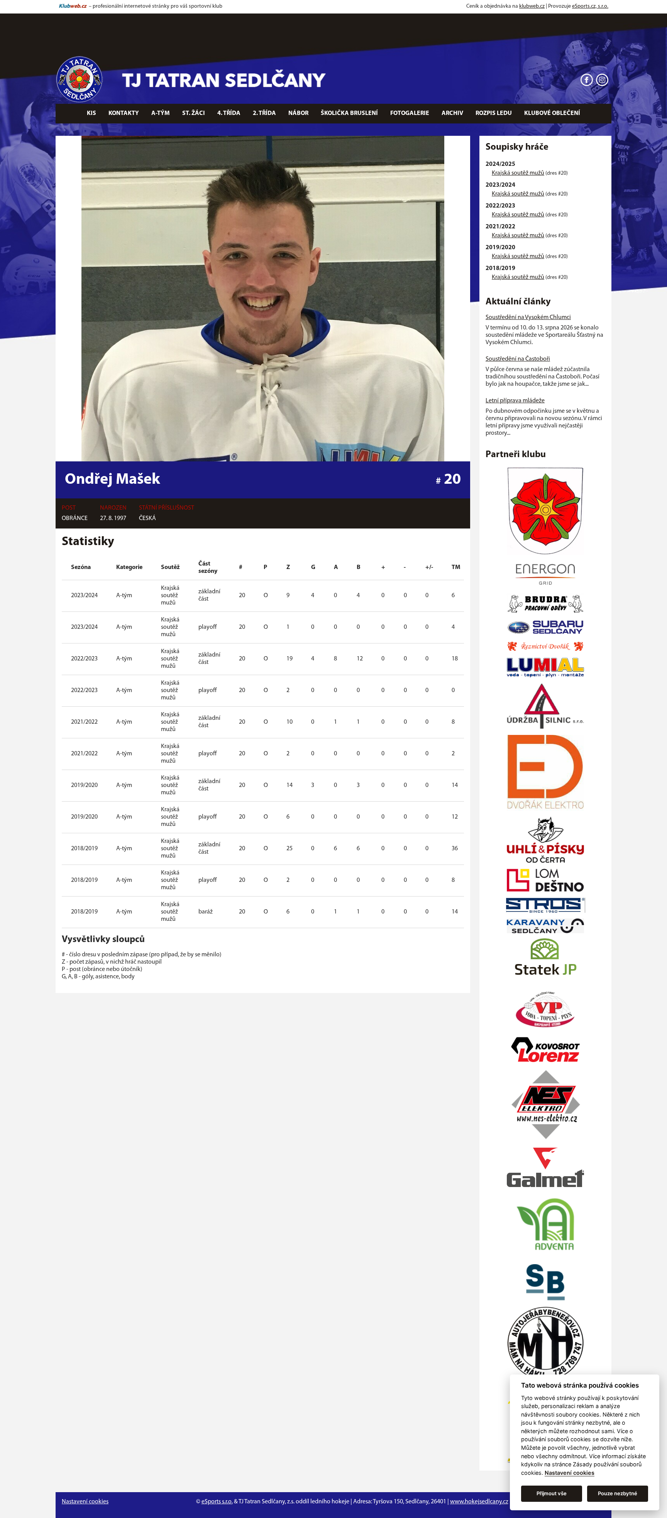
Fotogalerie (409, 113)
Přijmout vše (552, 1493)
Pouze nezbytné (617, 1493)
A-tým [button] (160, 113)
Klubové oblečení (552, 113)
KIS (91, 113)
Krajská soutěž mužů (518, 173)
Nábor (298, 113)
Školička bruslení (349, 113)
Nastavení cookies (85, 1502)
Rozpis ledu (494, 113)
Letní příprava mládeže (515, 401)
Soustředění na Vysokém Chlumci (528, 317)
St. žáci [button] (193, 113)
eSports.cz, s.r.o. (590, 6)
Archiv (452, 113)
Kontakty (123, 113)
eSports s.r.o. (217, 1502)
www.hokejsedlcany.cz (479, 1502)
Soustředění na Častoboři (518, 359)
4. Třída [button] (228, 113)
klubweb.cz (532, 6)
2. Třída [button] (264, 113)
